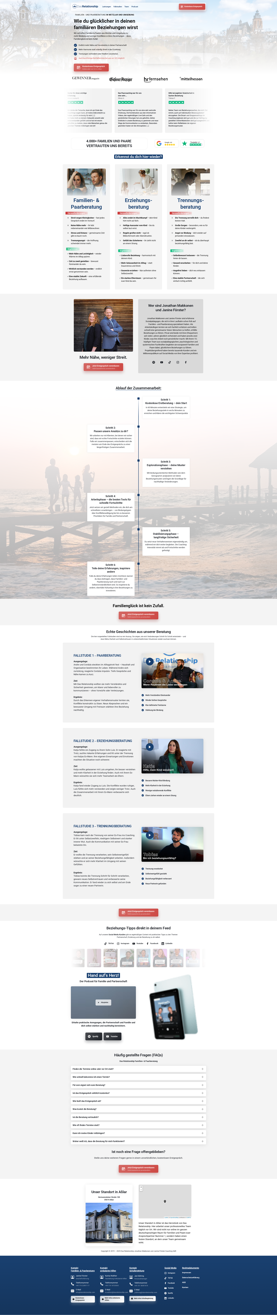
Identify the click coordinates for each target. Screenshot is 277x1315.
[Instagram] (178, 362)
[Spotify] (154, 362)
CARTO (189, 1217)
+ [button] (141, 1187)
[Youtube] (162, 362)
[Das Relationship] (85, 6)
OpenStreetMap (174, 1217)
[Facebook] (186, 362)
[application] (165, 1201)
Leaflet (166, 1217)
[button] (165, 1201)
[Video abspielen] (150, 661)
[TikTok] (170, 362)
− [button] (141, 1190)
